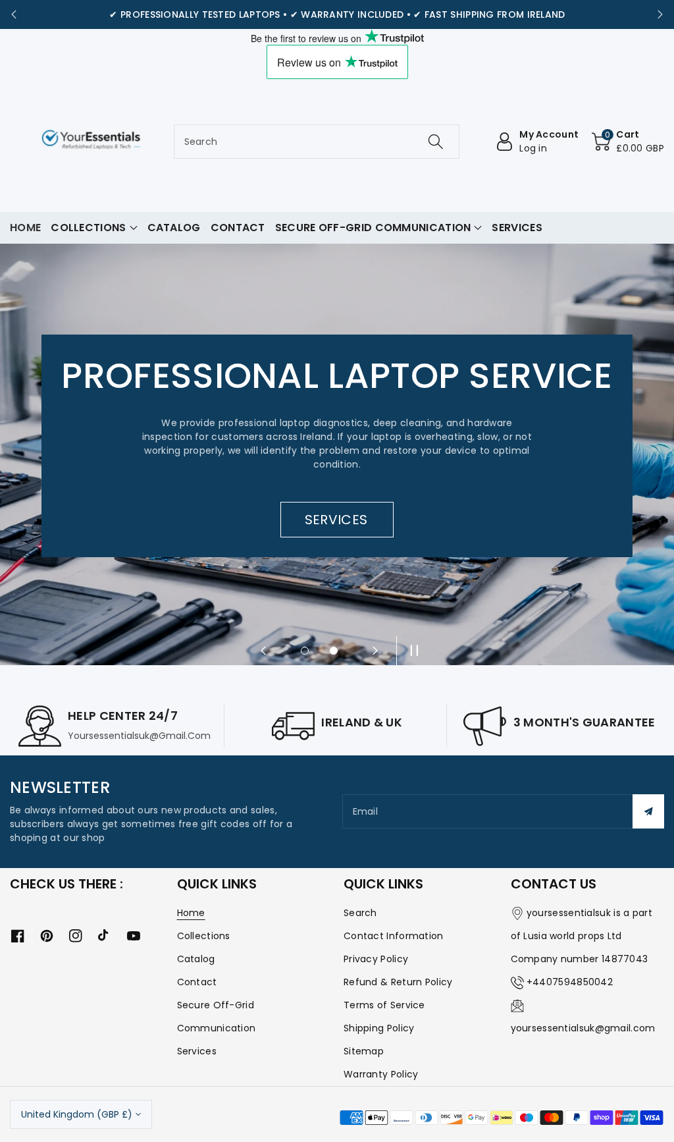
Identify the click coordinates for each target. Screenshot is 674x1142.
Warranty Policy (381, 1074)
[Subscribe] (648, 811)
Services (197, 1051)
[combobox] (316, 141)
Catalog (196, 958)
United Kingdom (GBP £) (76, 1114)
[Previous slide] (14, 14)
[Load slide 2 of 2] (333, 650)
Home (191, 912)
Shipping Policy (379, 1028)
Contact (197, 982)
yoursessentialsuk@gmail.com (583, 1028)
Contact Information (394, 935)
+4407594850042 (570, 982)
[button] (628, 141)
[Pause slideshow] (410, 650)
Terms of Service (384, 1005)
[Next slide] (660, 14)
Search (360, 912)
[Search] (436, 141)
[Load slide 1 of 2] (304, 650)
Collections (203, 935)
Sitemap (364, 1051)
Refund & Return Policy (398, 982)
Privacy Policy (376, 958)
